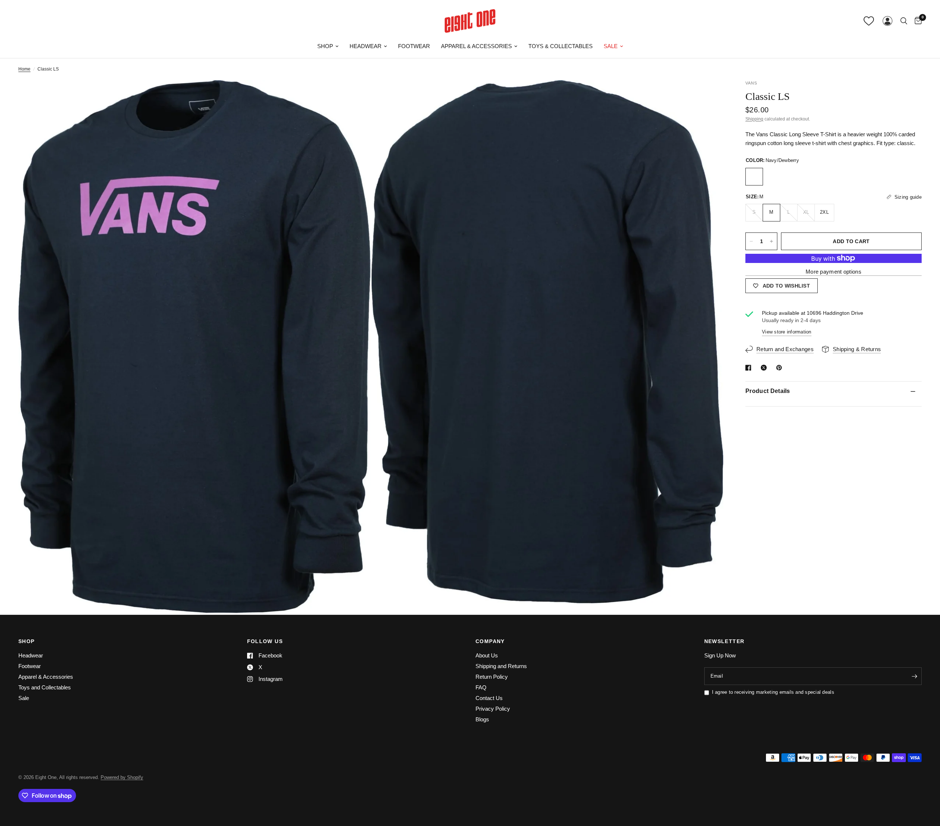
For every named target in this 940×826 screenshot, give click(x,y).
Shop (325, 46)
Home (24, 69)
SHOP (26, 641)
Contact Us (489, 698)
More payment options (833, 271)
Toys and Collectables (44, 687)
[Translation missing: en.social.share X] (765, 367)
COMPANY (490, 641)
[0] (916, 21)
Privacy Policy (493, 709)
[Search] (904, 21)
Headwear (366, 46)
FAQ (481, 687)
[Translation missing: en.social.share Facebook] (749, 367)
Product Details (767, 391)
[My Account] (887, 21)
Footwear (414, 46)
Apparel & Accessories (476, 46)
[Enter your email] (914, 676)
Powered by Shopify (122, 777)
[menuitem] (328, 46)
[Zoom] (355, 95)
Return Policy (492, 677)
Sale (611, 46)
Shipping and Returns (501, 666)
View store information (786, 332)
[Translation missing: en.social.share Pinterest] (780, 367)
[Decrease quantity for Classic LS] (751, 241)
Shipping (754, 119)
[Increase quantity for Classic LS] (771, 241)
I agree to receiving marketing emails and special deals (773, 692)
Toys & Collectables (560, 46)
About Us (487, 655)
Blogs (482, 719)
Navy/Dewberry (754, 176)
